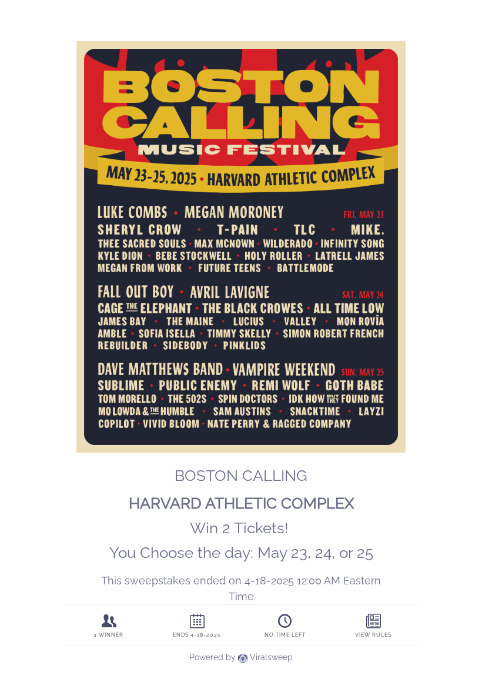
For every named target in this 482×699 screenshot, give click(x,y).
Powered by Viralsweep (241, 657)
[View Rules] (373, 625)
